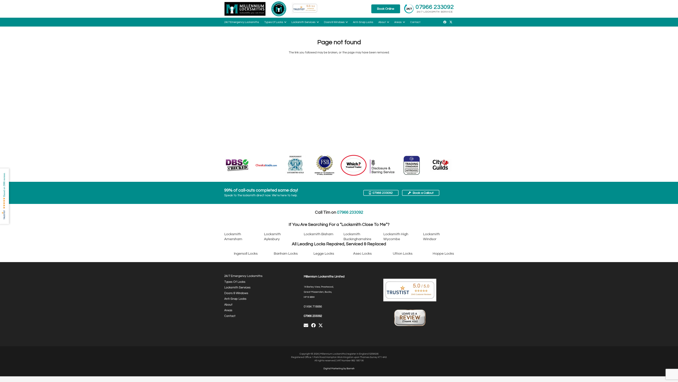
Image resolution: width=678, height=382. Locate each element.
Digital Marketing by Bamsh (339, 368)
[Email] (306, 325)
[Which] (354, 165)
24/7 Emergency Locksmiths (243, 276)
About (228, 304)
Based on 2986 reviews (4, 185)
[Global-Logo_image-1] (245, 9)
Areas (228, 310)
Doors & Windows (236, 293)
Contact (230, 316)
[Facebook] (445, 22)
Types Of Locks (234, 281)
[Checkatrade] (266, 165)
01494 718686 (313, 306)
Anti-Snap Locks (235, 298)
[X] (451, 22)
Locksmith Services (237, 287)
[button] (284, 22)
